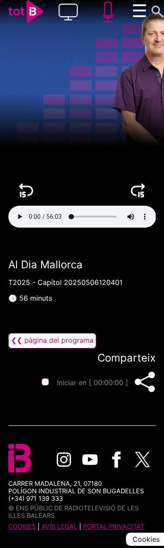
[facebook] (116, 459)
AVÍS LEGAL (59, 526)
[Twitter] (142, 459)
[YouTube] (90, 459)
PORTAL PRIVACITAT (113, 526)
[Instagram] (64, 459)
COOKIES (22, 526)
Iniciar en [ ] (92, 382)
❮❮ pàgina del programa (52, 340)
